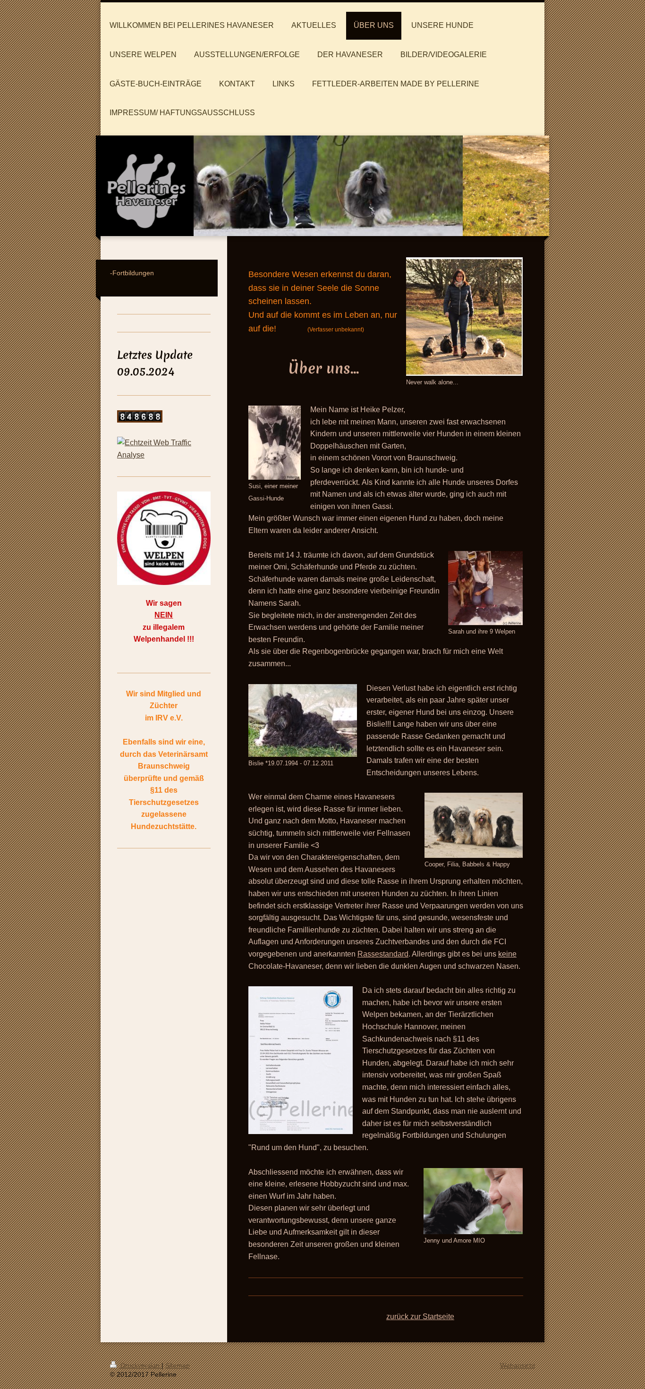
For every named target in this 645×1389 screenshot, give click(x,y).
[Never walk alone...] (464, 316)
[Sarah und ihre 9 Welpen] (485, 588)
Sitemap (177, 1365)
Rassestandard (382, 954)
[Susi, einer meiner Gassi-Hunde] (274, 443)
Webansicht (517, 1365)
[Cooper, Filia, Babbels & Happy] (473, 825)
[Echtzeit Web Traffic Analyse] (164, 449)
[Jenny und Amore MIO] (473, 1201)
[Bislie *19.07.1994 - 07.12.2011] (302, 720)
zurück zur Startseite (420, 1317)
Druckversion (140, 1365)
